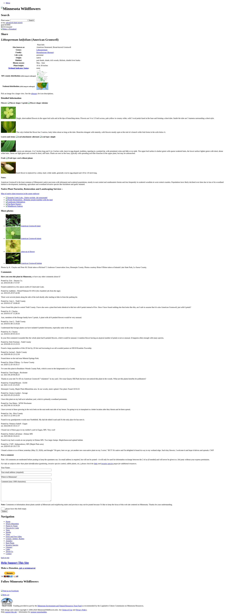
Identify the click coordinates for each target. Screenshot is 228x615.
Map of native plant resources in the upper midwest (20, 194)
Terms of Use (67, 610)
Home (8, 522)
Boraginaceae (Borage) (45, 52)
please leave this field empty (15, 509)
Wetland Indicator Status (18, 68)
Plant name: (5, 20)
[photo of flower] (8, 118)
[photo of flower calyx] (8, 132)
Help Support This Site (15, 562)
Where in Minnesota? (9, 477)
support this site (11, 612)
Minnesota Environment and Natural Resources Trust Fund (60, 606)
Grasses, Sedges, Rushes (15, 539)
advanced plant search (14, 23)
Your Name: (5, 468)
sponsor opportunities (39, 612)
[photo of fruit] (8, 173)
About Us (9, 551)
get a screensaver (27, 568)
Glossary (9, 547)
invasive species (107, 464)
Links (8, 549)
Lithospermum (41, 50)
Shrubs (8, 532)
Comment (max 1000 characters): (13, 482)
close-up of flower (28, 252)
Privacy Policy (81, 610)
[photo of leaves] (8, 151)
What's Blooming (12, 524)
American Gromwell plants (31, 238)
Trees (8, 530)
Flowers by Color (12, 528)
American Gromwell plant (30, 226)
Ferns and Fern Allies (14, 537)
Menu (8, 3)
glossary (34, 94)
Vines (8, 534)
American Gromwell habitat (31, 263)
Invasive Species (12, 545)
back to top (5, 558)
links (95, 464)
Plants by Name (12, 526)
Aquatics (9, 541)
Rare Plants (10, 543)
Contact (9, 554)
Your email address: (8, 472)
